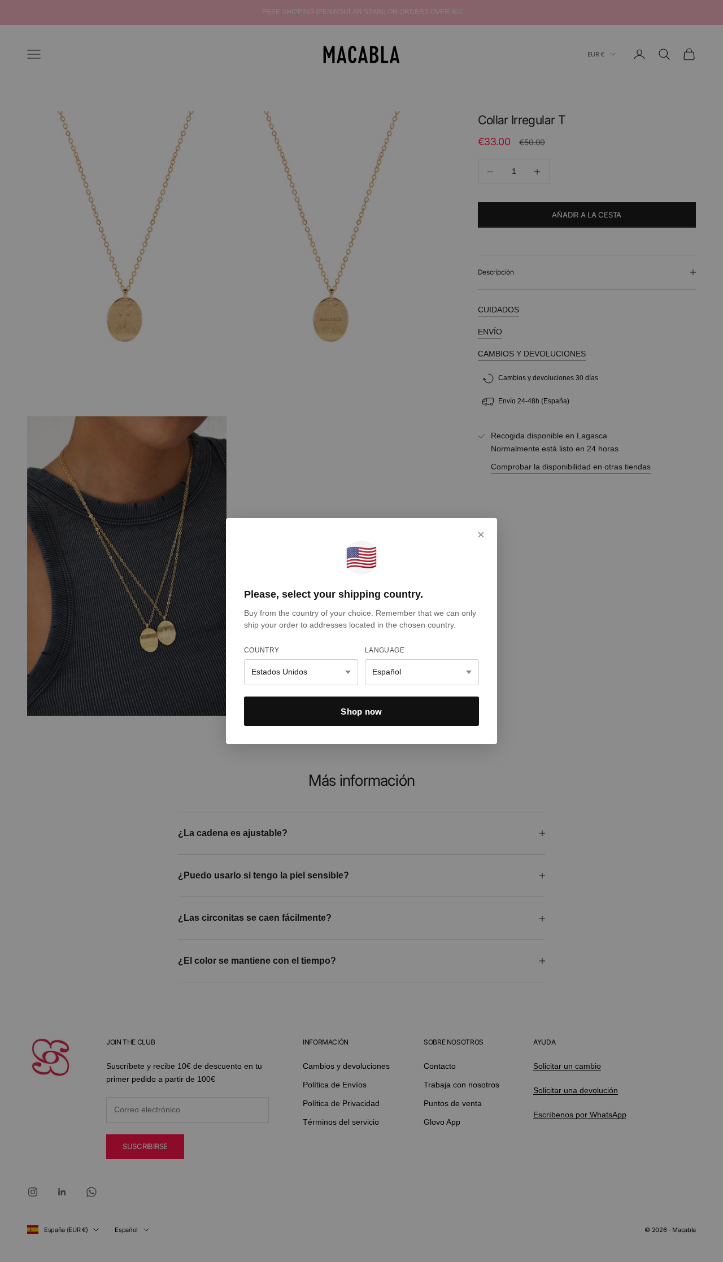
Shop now (361, 711)
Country (262, 650)
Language (384, 650)
